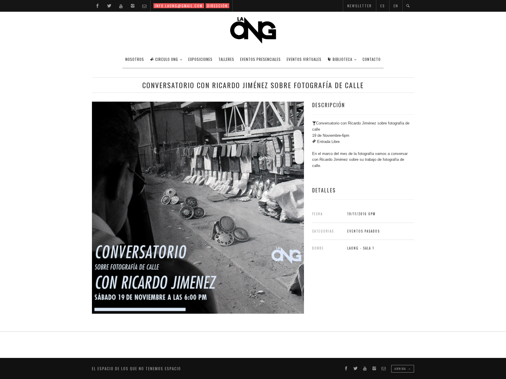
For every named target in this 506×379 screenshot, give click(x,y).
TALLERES (226, 59)
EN (396, 5)
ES (382, 5)
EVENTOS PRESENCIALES (260, 59)
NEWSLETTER (359, 5)
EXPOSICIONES (200, 59)
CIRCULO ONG (166, 59)
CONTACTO (372, 59)
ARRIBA (400, 368)
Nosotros (134, 59)
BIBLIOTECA (342, 59)
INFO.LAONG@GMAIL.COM (179, 5)
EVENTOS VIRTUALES (304, 59)
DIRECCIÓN (217, 5)
